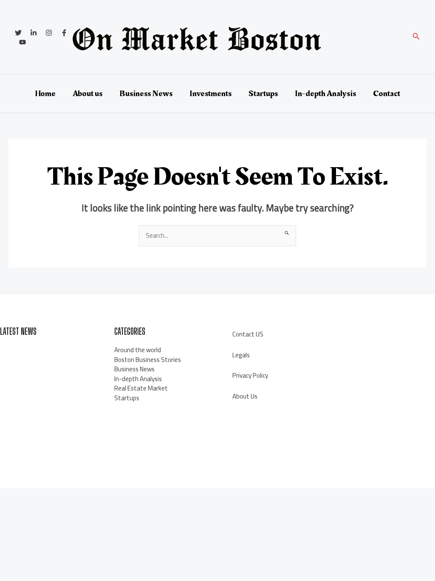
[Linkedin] (33, 32)
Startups (263, 93)
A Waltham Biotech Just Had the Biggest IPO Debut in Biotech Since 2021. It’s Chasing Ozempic (44, 403)
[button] (416, 37)
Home (45, 93)
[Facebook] (64, 32)
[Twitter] (18, 32)
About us (87, 93)
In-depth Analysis (325, 93)
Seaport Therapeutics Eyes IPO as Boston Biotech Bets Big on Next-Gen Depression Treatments (46, 437)
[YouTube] (22, 42)
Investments (210, 93)
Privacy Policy (250, 375)
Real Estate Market (141, 388)
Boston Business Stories (147, 359)
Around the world (137, 350)
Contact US (247, 334)
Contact (386, 93)
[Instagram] (48, 32)
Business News (145, 93)
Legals (241, 355)
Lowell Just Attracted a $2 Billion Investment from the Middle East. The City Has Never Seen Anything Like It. (46, 364)
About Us (244, 396)
